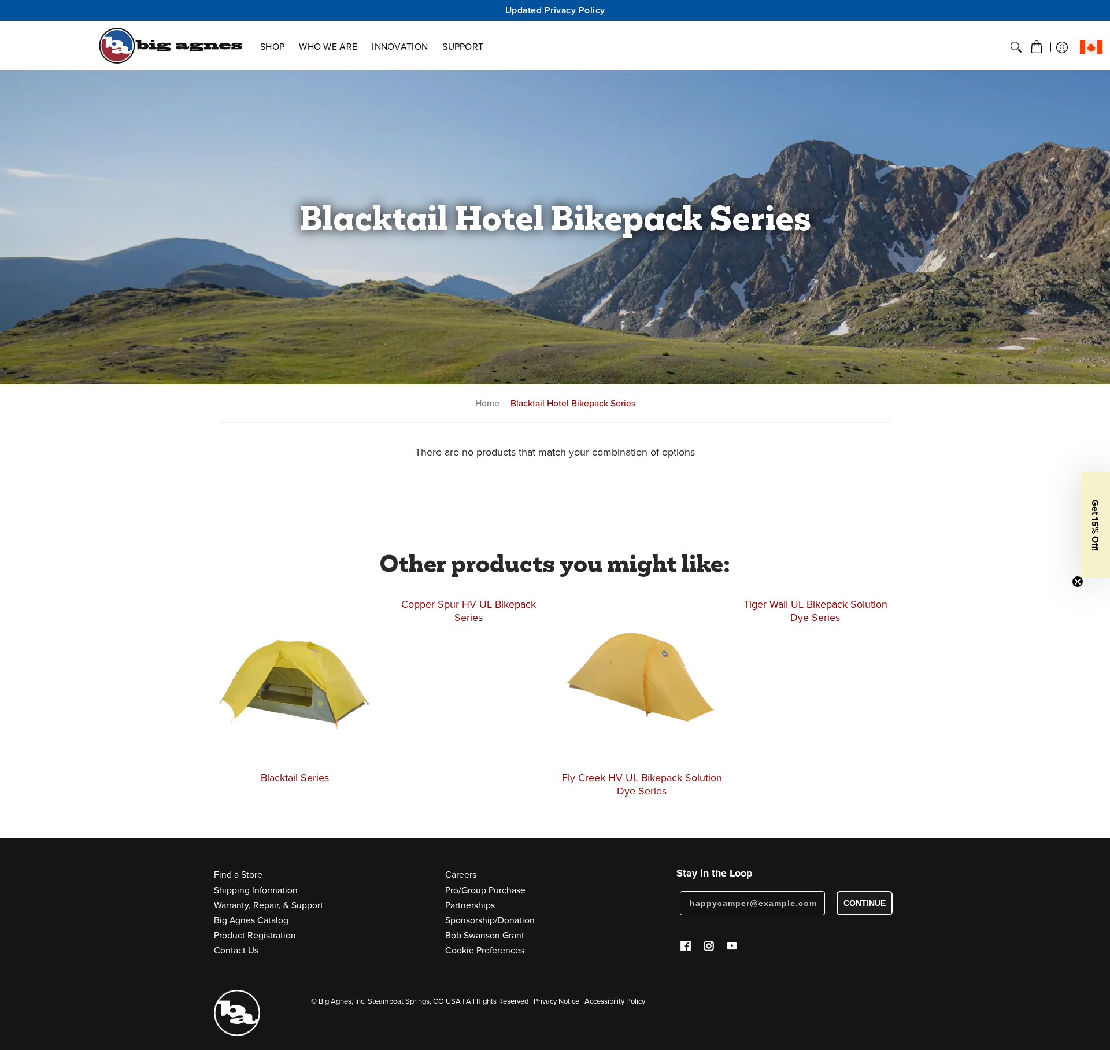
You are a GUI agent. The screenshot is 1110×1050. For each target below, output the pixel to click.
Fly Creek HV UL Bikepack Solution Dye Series (642, 784)
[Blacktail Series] (295, 679)
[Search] (1016, 47)
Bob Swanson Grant (484, 935)
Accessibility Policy (614, 1001)
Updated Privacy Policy (555, 10)
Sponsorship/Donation (490, 920)
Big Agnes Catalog (251, 920)
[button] (1036, 47)
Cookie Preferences (484, 950)
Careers (460, 874)
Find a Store (238, 874)
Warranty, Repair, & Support (268, 905)
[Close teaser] (1077, 581)
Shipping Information (256, 889)
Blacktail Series (295, 777)
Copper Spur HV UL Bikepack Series (468, 610)
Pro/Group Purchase (485, 889)
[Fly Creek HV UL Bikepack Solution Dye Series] (642, 679)
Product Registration (255, 935)
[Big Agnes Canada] (170, 45)
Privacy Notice (556, 1001)
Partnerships (470, 905)
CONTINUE (864, 903)
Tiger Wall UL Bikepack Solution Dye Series (815, 610)
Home (487, 403)
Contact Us (236, 950)
